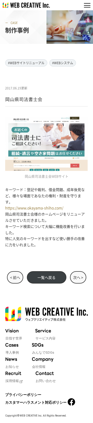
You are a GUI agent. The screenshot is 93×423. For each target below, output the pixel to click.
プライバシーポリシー (23, 395)
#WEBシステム (62, 63)
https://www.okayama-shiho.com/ (34, 207)
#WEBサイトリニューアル (26, 63)
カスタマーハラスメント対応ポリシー (36, 402)
